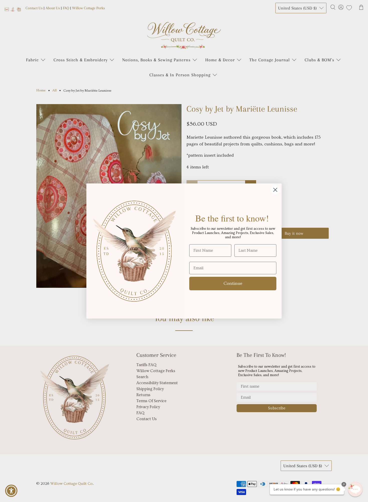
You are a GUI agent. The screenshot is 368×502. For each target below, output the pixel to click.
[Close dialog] (275, 189)
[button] (355, 489)
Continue (233, 283)
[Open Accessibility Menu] (11, 490)
